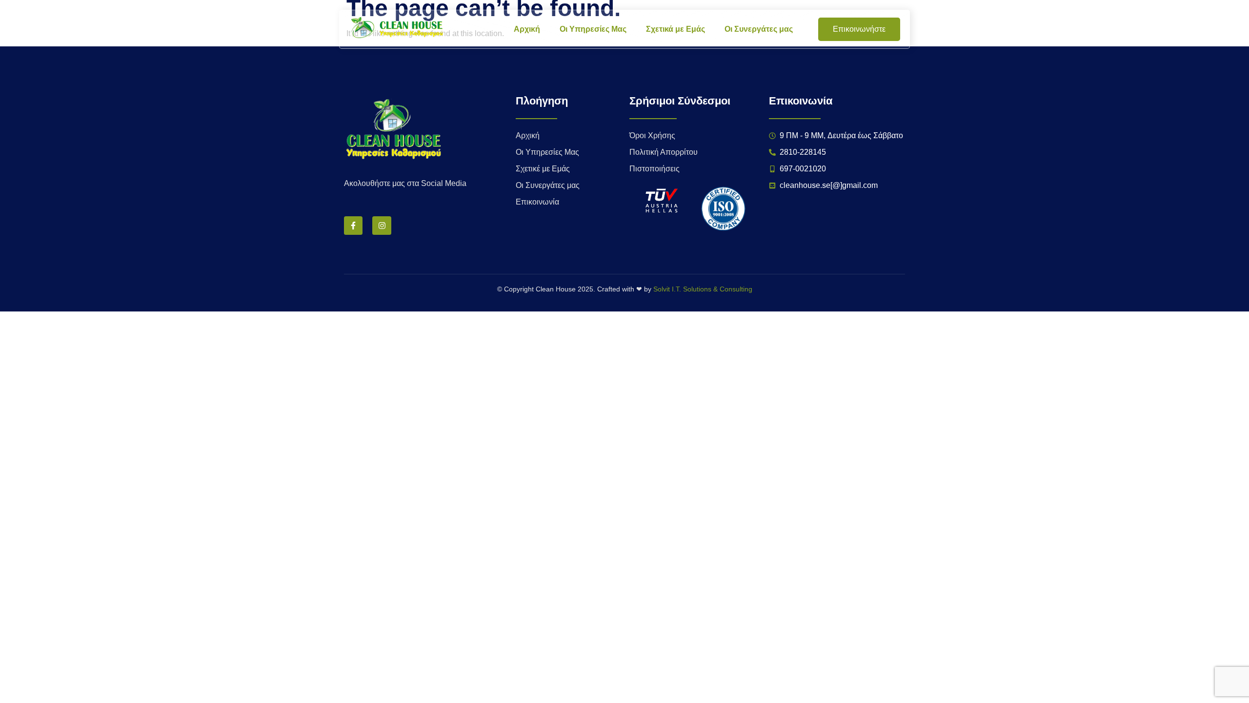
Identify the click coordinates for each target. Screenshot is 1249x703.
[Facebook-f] (353, 225)
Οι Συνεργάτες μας (759, 29)
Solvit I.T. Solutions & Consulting (702, 289)
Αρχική (527, 29)
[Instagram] (381, 225)
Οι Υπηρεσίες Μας (593, 29)
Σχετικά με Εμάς (675, 29)
